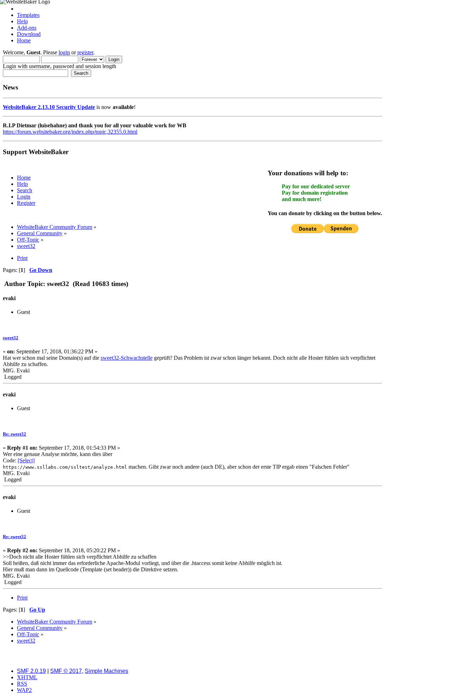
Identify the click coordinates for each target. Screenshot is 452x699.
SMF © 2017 (66, 671)
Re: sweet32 (14, 434)
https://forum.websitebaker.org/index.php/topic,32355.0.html (70, 132)
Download (29, 34)
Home (24, 40)
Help (22, 21)
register (85, 52)
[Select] (26, 460)
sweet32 (10, 337)
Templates (28, 15)
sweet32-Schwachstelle (127, 358)
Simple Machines (106, 671)
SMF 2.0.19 (31, 671)
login (64, 52)
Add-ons (26, 28)
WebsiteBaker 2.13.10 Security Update (49, 107)
